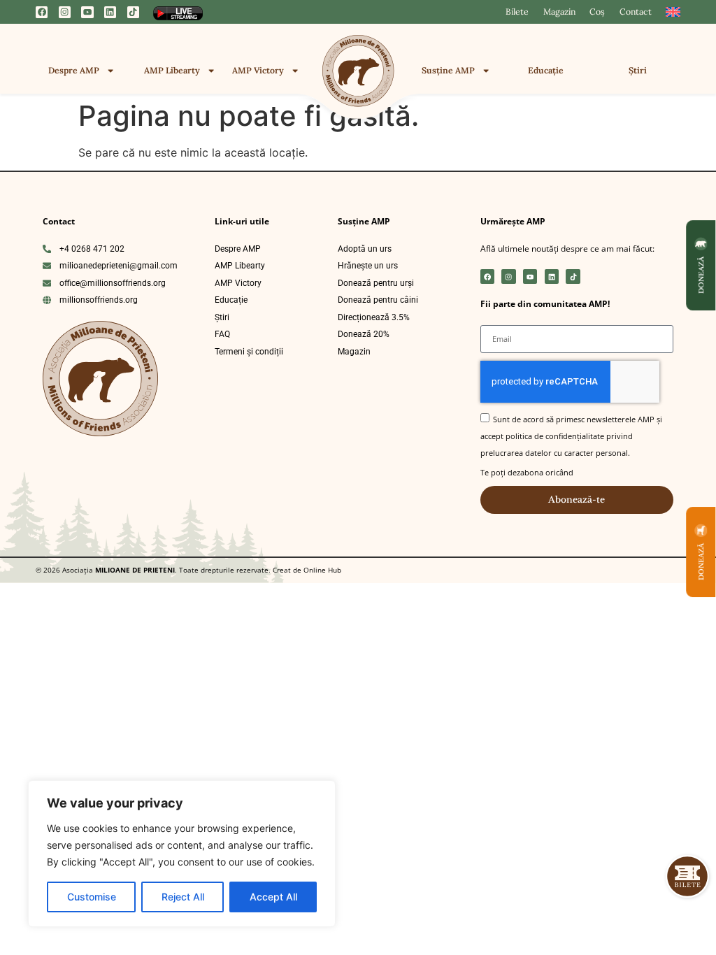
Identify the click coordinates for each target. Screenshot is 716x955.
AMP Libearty (172, 70)
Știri (638, 70)
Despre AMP (73, 70)
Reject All (183, 897)
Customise (91, 897)
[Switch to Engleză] (673, 11)
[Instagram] (65, 12)
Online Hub (321, 570)
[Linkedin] (110, 12)
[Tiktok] (133, 12)
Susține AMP (448, 70)
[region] (182, 853)
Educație (546, 70)
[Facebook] (42, 12)
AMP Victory (258, 70)
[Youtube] (87, 12)
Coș (597, 11)
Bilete (517, 11)
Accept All (273, 897)
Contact (636, 11)
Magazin (559, 11)
